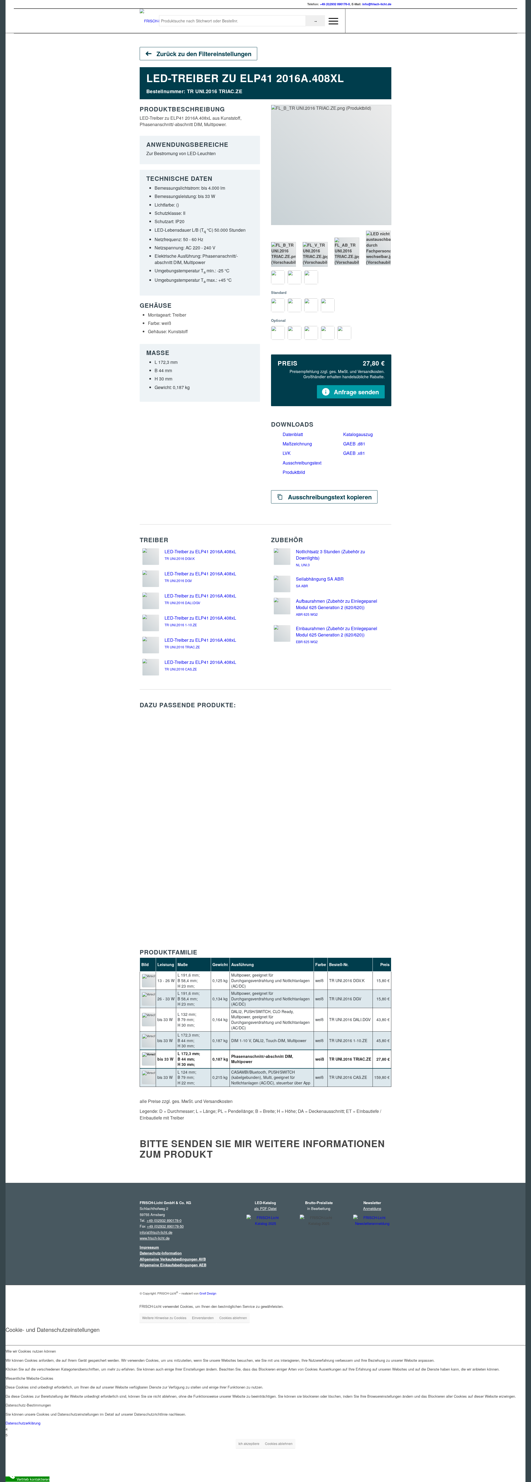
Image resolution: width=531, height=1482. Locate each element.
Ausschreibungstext (302, 463)
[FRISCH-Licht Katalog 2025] (265, 1241)
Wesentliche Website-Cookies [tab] (29, 1378)
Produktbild (294, 472)
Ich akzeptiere (248, 1443)
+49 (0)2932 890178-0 (335, 4)
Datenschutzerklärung (23, 1423)
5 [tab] (6, 1434)
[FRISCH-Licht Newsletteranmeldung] (372, 1240)
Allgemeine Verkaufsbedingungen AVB (173, 1259)
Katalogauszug (358, 434)
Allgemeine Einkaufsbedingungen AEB (173, 1264)
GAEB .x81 (354, 453)
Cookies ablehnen (233, 1317)
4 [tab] (6, 1429)
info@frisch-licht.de (376, 4)
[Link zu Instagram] (354, 21)
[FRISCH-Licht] (153, 21)
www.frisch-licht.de (155, 1238)
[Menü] (331, 21)
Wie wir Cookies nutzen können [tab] (31, 1351)
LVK (287, 453)
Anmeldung (372, 1208)
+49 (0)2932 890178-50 (165, 1226)
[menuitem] (331, 21)
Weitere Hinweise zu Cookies (164, 1317)
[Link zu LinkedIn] (370, 21)
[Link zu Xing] (379, 21)
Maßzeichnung (297, 443)
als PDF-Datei (265, 1208)
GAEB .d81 (354, 443)
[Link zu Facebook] (362, 21)
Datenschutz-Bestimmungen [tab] (28, 1405)
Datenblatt (293, 434)
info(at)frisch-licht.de (156, 1232)
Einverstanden (203, 1317)
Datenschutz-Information (161, 1253)
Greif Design (207, 1293)
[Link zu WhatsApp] (387, 21)
